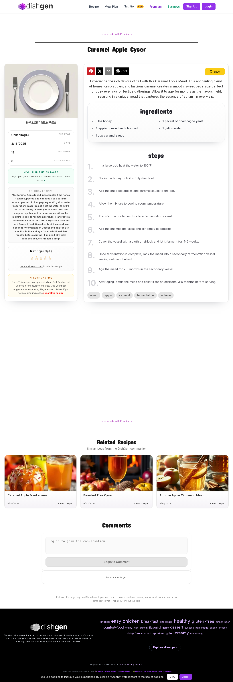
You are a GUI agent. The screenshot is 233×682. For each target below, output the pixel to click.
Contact (140, 664)
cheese (105, 621)
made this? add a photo (41, 121)
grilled (169, 633)
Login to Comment (116, 561)
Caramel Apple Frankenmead (28, 495)
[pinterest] (91, 71)
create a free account (31, 266)
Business (173, 6)
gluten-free (203, 621)
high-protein (141, 627)
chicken (131, 621)
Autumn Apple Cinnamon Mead (181, 495)
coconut (146, 633)
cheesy (222, 627)
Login (209, 6)
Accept (185, 677)
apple (108, 295)
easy (116, 621)
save (217, 71)
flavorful (155, 627)
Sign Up (191, 6)
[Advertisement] (116, 23)
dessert (176, 627)
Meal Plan (111, 6)
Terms (121, 664)
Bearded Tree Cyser (98, 495)
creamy (182, 633)
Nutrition (133, 6)
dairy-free (133, 633)
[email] (108, 71)
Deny (172, 677)
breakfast (149, 621)
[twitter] (99, 71)
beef (227, 621)
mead (93, 295)
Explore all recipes (165, 647)
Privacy (130, 664)
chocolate (166, 621)
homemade (202, 627)
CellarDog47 (20, 135)
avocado (189, 627)
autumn (166, 295)
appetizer (159, 633)
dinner (219, 621)
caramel (124, 295)
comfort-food (113, 627)
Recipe (94, 6)
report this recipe (53, 293)
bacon (213, 627)
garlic (165, 627)
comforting (196, 633)
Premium (155, 6)
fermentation (145, 295)
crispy (128, 627)
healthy (182, 621)
